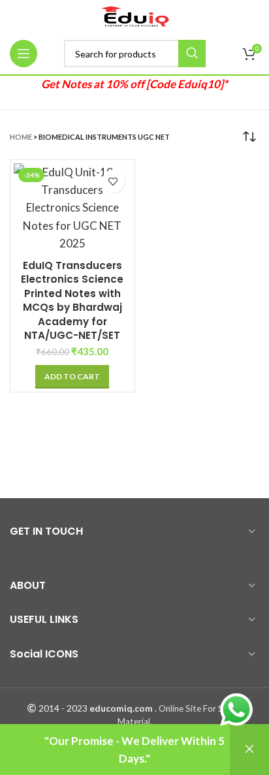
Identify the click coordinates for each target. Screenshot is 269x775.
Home (21, 137)
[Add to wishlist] (113, 181)
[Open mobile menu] (23, 53)
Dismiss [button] (249, 749)
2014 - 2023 (63, 708)
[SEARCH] (192, 53)
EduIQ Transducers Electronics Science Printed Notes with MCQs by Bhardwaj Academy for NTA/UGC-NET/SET (72, 300)
